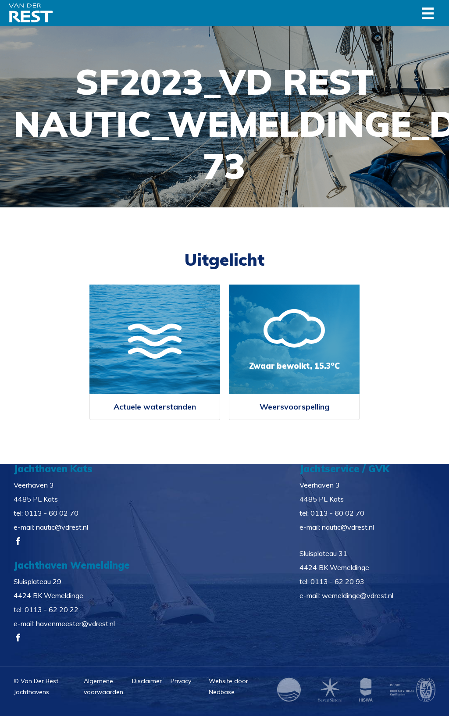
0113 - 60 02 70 (51, 513)
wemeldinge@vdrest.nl (357, 595)
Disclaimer (147, 681)
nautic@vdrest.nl (62, 527)
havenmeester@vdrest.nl (75, 623)
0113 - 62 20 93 (337, 581)
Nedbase (222, 692)
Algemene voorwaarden (103, 686)
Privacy (181, 681)
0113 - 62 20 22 (51, 609)
